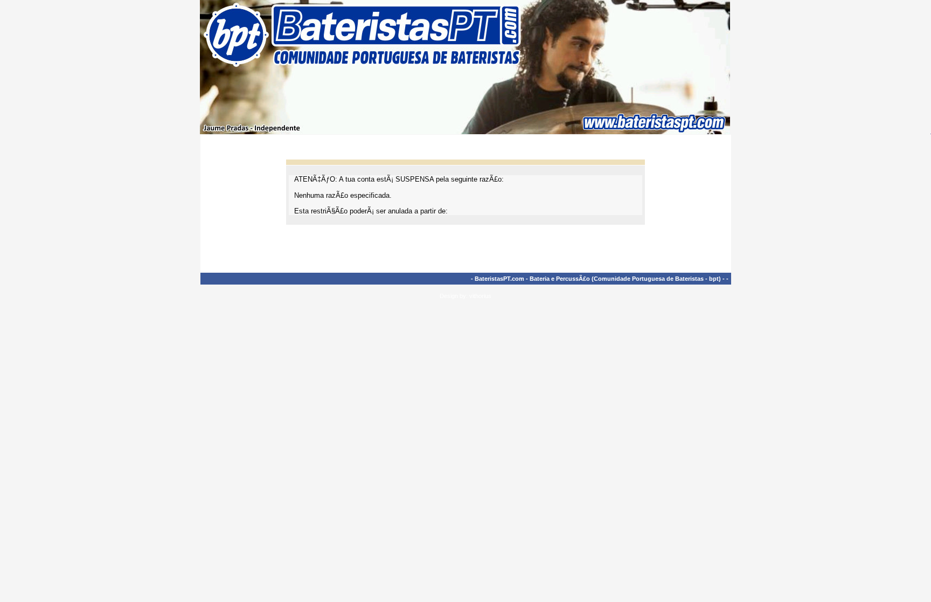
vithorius (480, 296)
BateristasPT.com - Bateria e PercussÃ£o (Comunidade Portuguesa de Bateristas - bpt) (598, 278)
